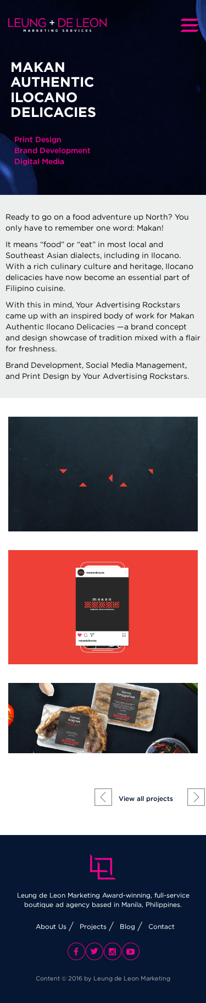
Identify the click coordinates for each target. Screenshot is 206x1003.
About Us (51, 926)
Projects (93, 926)
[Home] (57, 25)
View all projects (146, 798)
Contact (161, 926)
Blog (127, 926)
